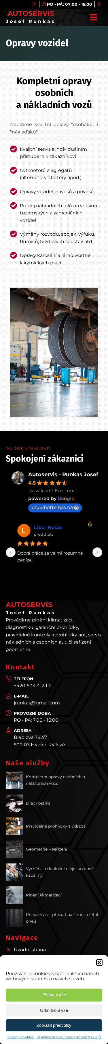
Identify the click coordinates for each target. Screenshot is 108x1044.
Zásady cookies (20, 1037)
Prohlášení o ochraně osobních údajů (69, 1037)
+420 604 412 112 (33, 685)
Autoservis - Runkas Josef (63, 474)
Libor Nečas (48, 527)
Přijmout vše (54, 994)
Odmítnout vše (54, 1010)
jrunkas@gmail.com (37, 703)
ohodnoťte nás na (52, 507)
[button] (99, 962)
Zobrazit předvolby (54, 1025)
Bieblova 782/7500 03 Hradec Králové (39, 741)
